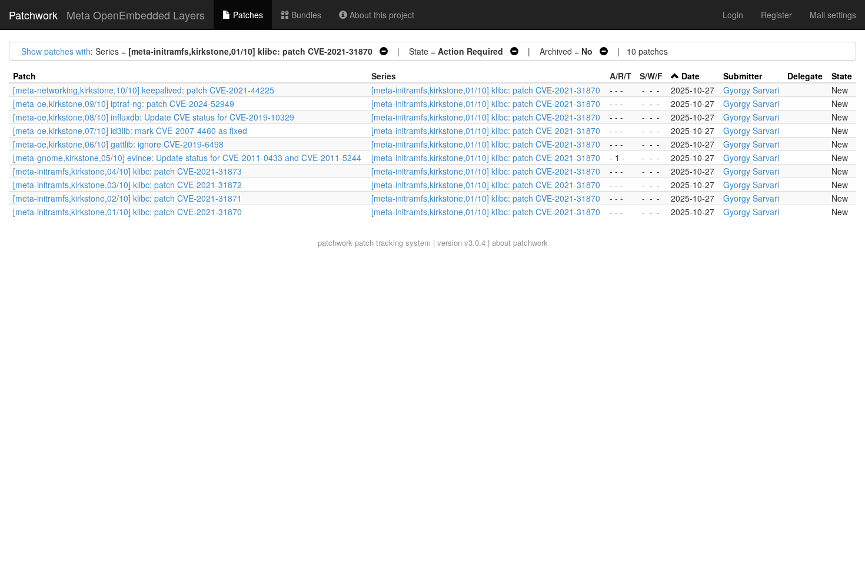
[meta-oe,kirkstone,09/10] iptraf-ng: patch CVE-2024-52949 (123, 103)
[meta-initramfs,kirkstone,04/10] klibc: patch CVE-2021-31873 (127, 171)
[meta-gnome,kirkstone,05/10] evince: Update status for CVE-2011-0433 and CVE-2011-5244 (187, 157)
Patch (24, 76)
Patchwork (33, 14)
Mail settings (833, 15)
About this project (380, 15)
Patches (247, 15)
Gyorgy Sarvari (751, 90)
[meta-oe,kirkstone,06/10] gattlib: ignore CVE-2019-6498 (118, 144)
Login (733, 15)
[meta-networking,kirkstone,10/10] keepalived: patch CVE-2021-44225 (143, 90)
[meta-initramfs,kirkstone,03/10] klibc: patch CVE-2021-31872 (127, 184)
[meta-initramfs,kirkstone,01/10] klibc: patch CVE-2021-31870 (485, 90)
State (841, 76)
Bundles (305, 15)
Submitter (742, 76)
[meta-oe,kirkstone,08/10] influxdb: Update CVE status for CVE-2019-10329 (153, 117)
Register (776, 15)
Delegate (805, 76)
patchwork (335, 242)
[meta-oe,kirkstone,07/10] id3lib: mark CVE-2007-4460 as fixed (130, 130)
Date (690, 76)
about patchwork (520, 242)
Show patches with (56, 51)
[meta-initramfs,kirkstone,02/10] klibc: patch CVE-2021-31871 (127, 198)
